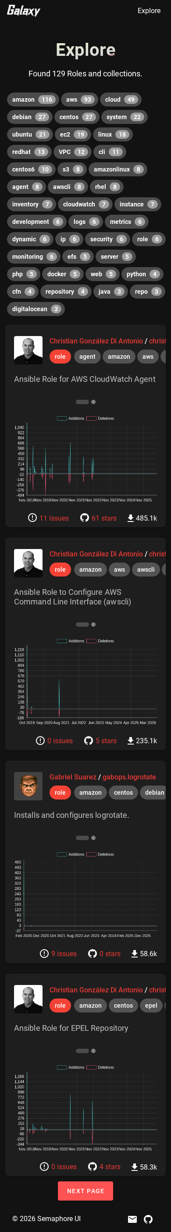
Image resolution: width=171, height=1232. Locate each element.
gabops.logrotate (129, 777)
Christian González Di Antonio (97, 341)
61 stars (104, 518)
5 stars (106, 741)
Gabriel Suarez (74, 777)
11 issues (54, 518)
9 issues (64, 954)
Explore (149, 11)
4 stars (110, 1167)
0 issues (60, 741)
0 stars (110, 954)
